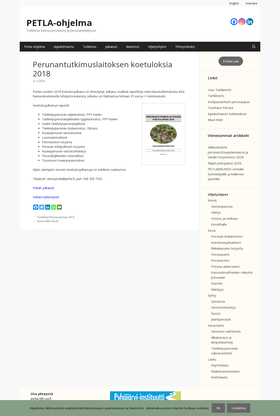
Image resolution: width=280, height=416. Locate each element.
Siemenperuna (222, 206)
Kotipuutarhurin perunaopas (229, 102)
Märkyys (217, 289)
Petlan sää (231, 61)
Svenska (251, 3)
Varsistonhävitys (223, 307)
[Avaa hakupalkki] (253, 47)
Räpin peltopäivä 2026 (225, 163)
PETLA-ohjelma (59, 23)
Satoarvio (218, 301)
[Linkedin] (249, 21)
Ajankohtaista (64, 46)
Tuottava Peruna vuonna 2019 (55, 217)
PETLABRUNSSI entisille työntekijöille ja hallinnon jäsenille (226, 174)
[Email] (59, 207)
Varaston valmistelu (226, 331)
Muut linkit (215, 119)
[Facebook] (234, 21)
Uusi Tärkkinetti (219, 90)
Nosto (215, 313)
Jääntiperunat (221, 319)
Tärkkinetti (216, 95)
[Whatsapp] (53, 207)
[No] (274, 408)
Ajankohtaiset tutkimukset (227, 114)
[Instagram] (241, 21)
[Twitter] (41, 207)
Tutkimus (89, 46)
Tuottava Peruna (220, 107)
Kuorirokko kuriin (47, 221)
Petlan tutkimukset (46, 197)
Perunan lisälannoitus (227, 236)
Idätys (216, 212)
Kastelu (216, 283)
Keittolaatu (219, 377)
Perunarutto (220, 260)
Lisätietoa (239, 408)
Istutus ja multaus (224, 218)
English (234, 3)
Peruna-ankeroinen (225, 266)
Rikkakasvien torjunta (227, 248)
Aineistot (132, 46)
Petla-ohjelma (34, 46)
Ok (218, 408)
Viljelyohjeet (157, 46)
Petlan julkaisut (43, 188)
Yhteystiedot (185, 46)
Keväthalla (219, 224)
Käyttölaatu (220, 365)
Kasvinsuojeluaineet (226, 242)
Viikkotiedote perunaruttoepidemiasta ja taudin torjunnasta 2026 (228, 152)
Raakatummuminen (225, 371)
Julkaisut (111, 46)
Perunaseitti (220, 254)
